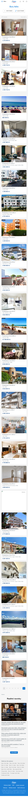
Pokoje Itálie (4, 771)
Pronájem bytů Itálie (14, 773)
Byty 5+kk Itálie (12, 767)
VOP (13, 785)
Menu (5, 1)
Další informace (21, 787)
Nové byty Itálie (19, 771)
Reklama (5, 787)
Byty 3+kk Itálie (4, 763)
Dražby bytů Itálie (5, 775)
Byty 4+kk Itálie (21, 763)
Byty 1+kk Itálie (20, 765)
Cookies (18, 785)
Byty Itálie (14, 7)
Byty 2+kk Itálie (13, 763)
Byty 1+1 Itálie (4, 767)
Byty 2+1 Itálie (12, 765)
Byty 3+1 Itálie (4, 765)
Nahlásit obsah (12, 787)
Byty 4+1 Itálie (20, 767)
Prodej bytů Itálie (5, 773)
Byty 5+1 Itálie (11, 771)
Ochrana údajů (7, 785)
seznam (22, 785)
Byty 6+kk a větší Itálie (6, 769)
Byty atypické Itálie (17, 769)
